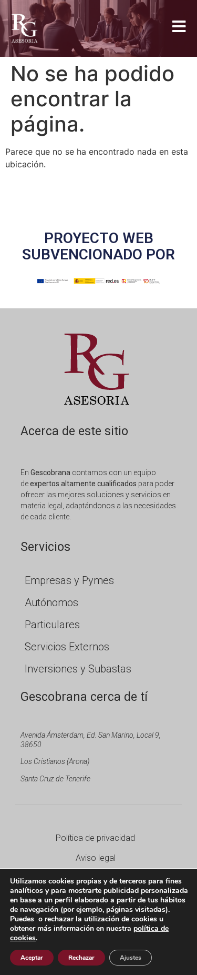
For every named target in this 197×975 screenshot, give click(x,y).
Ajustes (130, 957)
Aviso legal (96, 858)
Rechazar (81, 957)
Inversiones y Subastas (78, 668)
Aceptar (31, 957)
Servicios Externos (67, 646)
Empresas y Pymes (69, 580)
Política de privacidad (95, 838)
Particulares (52, 624)
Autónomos (51, 602)
